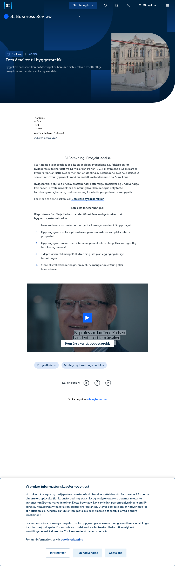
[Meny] (167, 5)
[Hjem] (8, 5)
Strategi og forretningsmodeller (84, 365)
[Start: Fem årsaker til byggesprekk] (87, 318)
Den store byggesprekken (87, 198)
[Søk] (105, 5)
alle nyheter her (97, 399)
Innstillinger (58, 552)
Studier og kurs (83, 5)
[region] (87, 522)
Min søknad (150, 5)
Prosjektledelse (46, 365)
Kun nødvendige (87, 552)
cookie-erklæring (72, 539)
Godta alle (115, 552)
